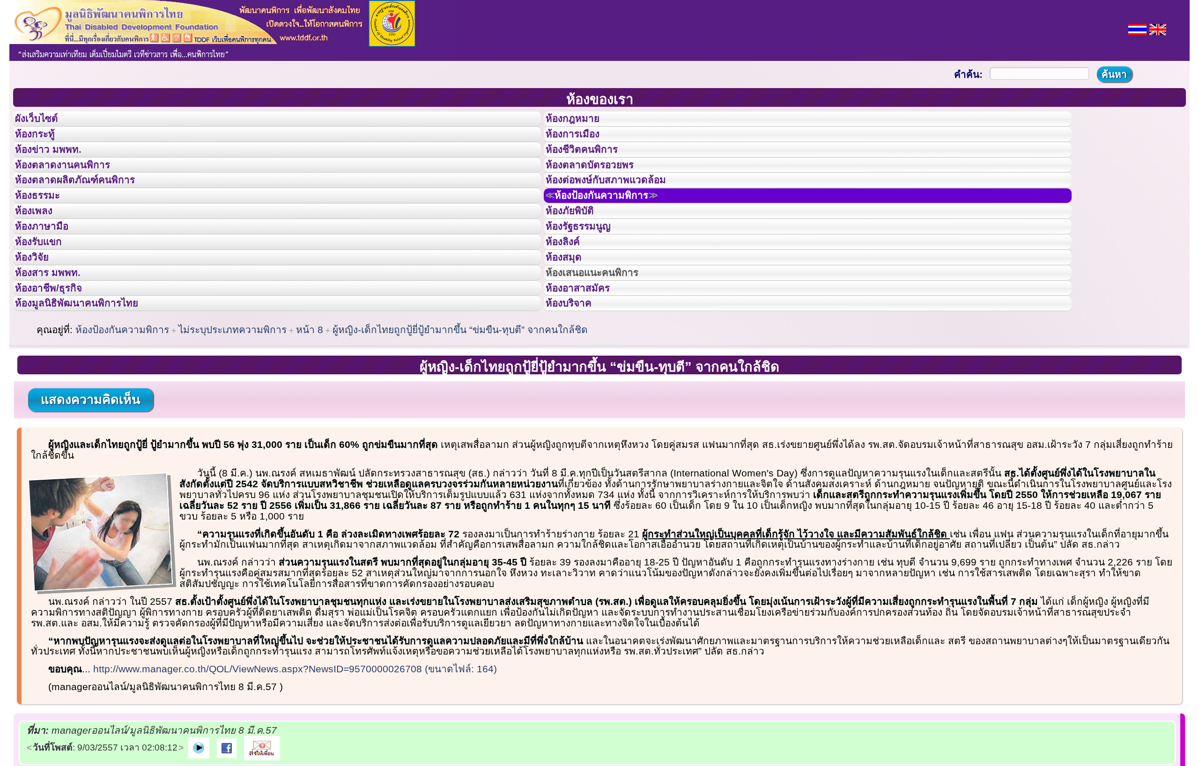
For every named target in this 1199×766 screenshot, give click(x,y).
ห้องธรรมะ (44, 226)
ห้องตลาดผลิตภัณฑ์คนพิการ (88, 205)
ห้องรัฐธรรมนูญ (587, 268)
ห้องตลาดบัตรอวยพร (600, 184)
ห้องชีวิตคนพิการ (591, 163)
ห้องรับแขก (46, 289)
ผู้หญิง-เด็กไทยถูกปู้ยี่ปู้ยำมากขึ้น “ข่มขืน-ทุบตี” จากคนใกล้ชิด (460, 402)
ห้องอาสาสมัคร (586, 352)
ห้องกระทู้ (41, 142)
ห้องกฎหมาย (580, 121)
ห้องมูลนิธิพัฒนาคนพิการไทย (91, 373)
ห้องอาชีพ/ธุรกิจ (57, 352)
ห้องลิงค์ (568, 289)
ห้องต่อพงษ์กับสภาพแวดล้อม (619, 205)
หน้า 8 (309, 402)
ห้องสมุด (569, 310)
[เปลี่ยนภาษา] (1137, 28)
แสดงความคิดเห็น (90, 473)
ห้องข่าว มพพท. (57, 163)
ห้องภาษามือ (49, 268)
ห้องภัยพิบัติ (577, 247)
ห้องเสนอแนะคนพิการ (603, 331)
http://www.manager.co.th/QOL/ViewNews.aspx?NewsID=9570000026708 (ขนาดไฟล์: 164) (295, 741)
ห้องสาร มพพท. (56, 331)
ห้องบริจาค (576, 373)
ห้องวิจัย (38, 310)
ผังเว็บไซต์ (44, 121)
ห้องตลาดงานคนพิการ (74, 184)
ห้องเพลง (40, 247)
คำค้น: (968, 74)
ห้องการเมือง (580, 142)
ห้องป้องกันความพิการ (615, 226)
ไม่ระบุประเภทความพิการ (232, 402)
